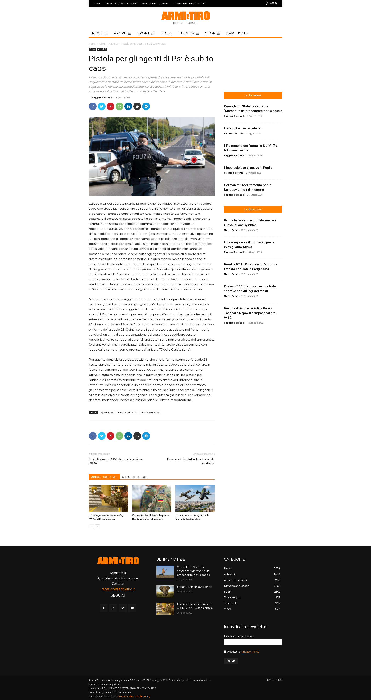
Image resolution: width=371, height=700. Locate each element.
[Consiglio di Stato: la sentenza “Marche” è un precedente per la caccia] (165, 572)
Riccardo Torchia (233, 133)
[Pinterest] (110, 106)
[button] (259, 3)
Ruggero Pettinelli (102, 97)
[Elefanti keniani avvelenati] (165, 591)
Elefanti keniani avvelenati (243, 128)
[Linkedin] (128, 106)
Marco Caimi (231, 230)
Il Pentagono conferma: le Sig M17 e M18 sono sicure (195, 606)
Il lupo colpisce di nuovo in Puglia (248, 167)
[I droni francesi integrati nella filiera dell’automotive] (195, 498)
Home (92, 43)
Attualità (113, 43)
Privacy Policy (250, 651)
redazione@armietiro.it (118, 589)
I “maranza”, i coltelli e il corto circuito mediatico (190, 461)
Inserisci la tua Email (238, 636)
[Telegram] (146, 106)
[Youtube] (132, 608)
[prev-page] (91, 526)
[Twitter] (102, 106)
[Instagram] (113, 608)
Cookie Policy (142, 696)
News (102, 43)
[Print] (137, 106)
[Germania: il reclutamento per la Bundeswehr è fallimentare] (151, 498)
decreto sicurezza (127, 412)
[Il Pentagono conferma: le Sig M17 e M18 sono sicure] (108, 498)
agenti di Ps (107, 412)
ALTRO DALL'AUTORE (135, 477)
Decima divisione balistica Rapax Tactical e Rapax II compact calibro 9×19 (250, 312)
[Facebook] (93, 106)
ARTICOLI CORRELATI (104, 477)
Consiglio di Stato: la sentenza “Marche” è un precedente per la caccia (193, 571)
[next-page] (97, 526)
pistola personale (150, 412)
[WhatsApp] (119, 106)
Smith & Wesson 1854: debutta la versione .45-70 (116, 461)
